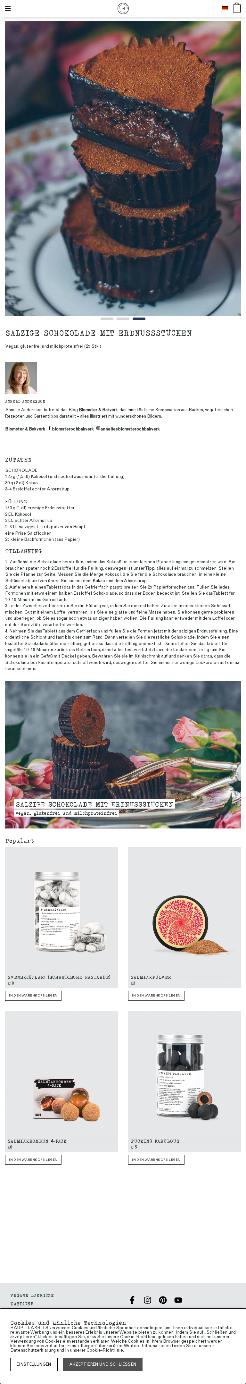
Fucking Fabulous (155, 1141)
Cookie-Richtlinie (104, 1350)
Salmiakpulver (151, 977)
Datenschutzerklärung (33, 1350)
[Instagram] (148, 1300)
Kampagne (22, 1303)
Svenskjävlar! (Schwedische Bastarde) (59, 977)
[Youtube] (178, 1300)
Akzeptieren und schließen (102, 1364)
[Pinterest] (163, 1300)
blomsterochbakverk (73, 429)
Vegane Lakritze (32, 1295)
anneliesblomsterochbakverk (130, 429)
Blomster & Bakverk (98, 409)
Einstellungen (34, 1364)
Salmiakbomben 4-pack (37, 1141)
